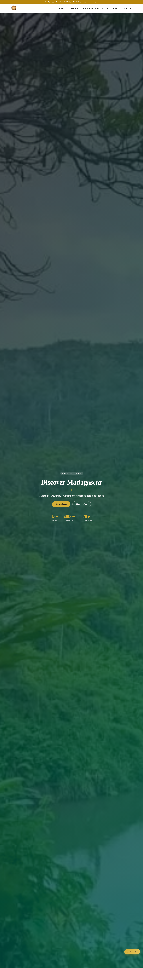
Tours (61, 8)
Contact (128, 8)
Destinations (86, 8)
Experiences (72, 8)
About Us (99, 8)
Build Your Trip (114, 8)
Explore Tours (61, 504)
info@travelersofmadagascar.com (86, 2)
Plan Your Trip (81, 504)
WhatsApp (50, 2)
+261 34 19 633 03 (64, 2)
